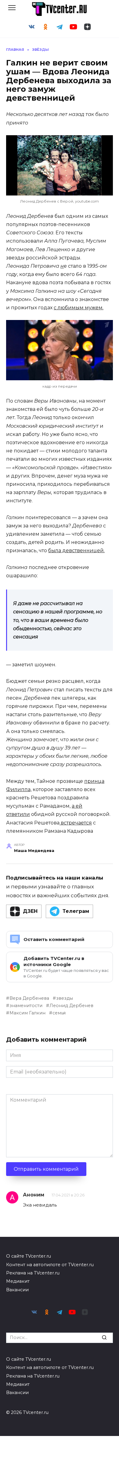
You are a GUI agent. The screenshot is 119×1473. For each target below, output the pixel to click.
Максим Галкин (27, 1013)
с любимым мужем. (78, 308)
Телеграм (76, 911)
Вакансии (17, 1290)
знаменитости (25, 1005)
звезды (64, 998)
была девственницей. (76, 550)
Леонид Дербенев (71, 1005)
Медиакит (18, 1281)
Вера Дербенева (29, 998)
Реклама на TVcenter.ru (33, 1273)
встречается (76, 823)
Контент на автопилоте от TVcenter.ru (50, 1264)
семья (59, 1013)
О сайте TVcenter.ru (28, 1256)
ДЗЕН (30, 911)
